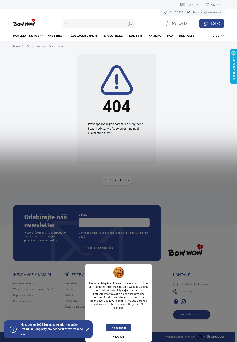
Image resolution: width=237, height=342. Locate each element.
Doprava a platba (23, 295)
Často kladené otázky (77, 306)
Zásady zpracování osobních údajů (33, 289)
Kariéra (69, 295)
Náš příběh (71, 283)
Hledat (130, 23)
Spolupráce (71, 300)
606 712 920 (188, 291)
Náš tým (69, 289)
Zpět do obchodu (119, 180)
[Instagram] (183, 301)
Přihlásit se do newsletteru (98, 247)
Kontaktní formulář (192, 314)
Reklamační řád (22, 301)
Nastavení (119, 336)
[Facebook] (176, 301)
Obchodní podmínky (24, 283)
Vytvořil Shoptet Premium (180, 336)
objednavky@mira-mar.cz (195, 284)
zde (109, 133)
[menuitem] (28, 35)
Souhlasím (120, 327)
